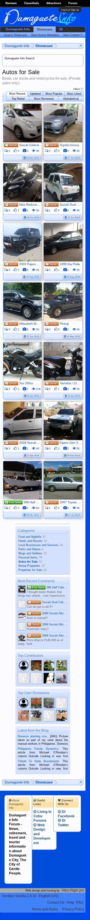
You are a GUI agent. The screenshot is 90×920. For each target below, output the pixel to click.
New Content (71, 35)
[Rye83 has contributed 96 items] (23, 665)
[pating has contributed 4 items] (36, 678)
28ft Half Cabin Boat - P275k (50, 587)
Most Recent (17, 93)
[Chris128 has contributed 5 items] (23, 678)
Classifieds (31, 3)
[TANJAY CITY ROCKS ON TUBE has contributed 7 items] (62, 665)
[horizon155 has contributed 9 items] (36, 665)
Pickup (64, 323)
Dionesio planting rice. (32, 736)
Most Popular (53, 93)
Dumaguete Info (18, 29)
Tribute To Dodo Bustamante (38, 761)
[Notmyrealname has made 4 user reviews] (36, 703)
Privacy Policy (73, 909)
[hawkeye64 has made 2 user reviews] (62, 703)
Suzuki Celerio (29, 145)
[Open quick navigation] (80, 45)
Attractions (53, 3)
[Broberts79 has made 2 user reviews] (49, 703)
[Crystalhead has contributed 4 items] (49, 678)
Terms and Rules (45, 909)
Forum (72, 3)
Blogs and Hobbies (30, 553)
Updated (35, 93)
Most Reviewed (44, 98)
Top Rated (18, 98)
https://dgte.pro (73, 890)
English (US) (49, 896)
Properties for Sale (30, 570)
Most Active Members (45, 35)
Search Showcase (15, 35)
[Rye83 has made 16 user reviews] (23, 703)
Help (70, 902)
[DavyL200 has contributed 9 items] (49, 665)
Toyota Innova (69, 145)
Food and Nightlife (29, 536)
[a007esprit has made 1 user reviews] (36, 716)
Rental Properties (29, 565)
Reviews (11, 3)
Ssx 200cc (26, 383)
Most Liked (74, 93)
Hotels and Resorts (30, 541)
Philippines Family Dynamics (38, 748)
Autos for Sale (28, 561)
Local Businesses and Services (38, 545)
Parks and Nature (29, 549)
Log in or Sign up (70, 10)
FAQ (79, 902)
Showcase (44, 29)
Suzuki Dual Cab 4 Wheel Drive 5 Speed (50, 602)
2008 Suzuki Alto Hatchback (38, 442)
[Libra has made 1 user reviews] (62, 716)
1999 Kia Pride (70, 264)
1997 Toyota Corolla (73, 502)
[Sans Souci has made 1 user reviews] (49, 716)
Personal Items (28, 557)
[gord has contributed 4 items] (62, 678)
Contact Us (55, 902)
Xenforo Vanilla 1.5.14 (19, 896)
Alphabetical (71, 98)
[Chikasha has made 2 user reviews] (23, 716)
